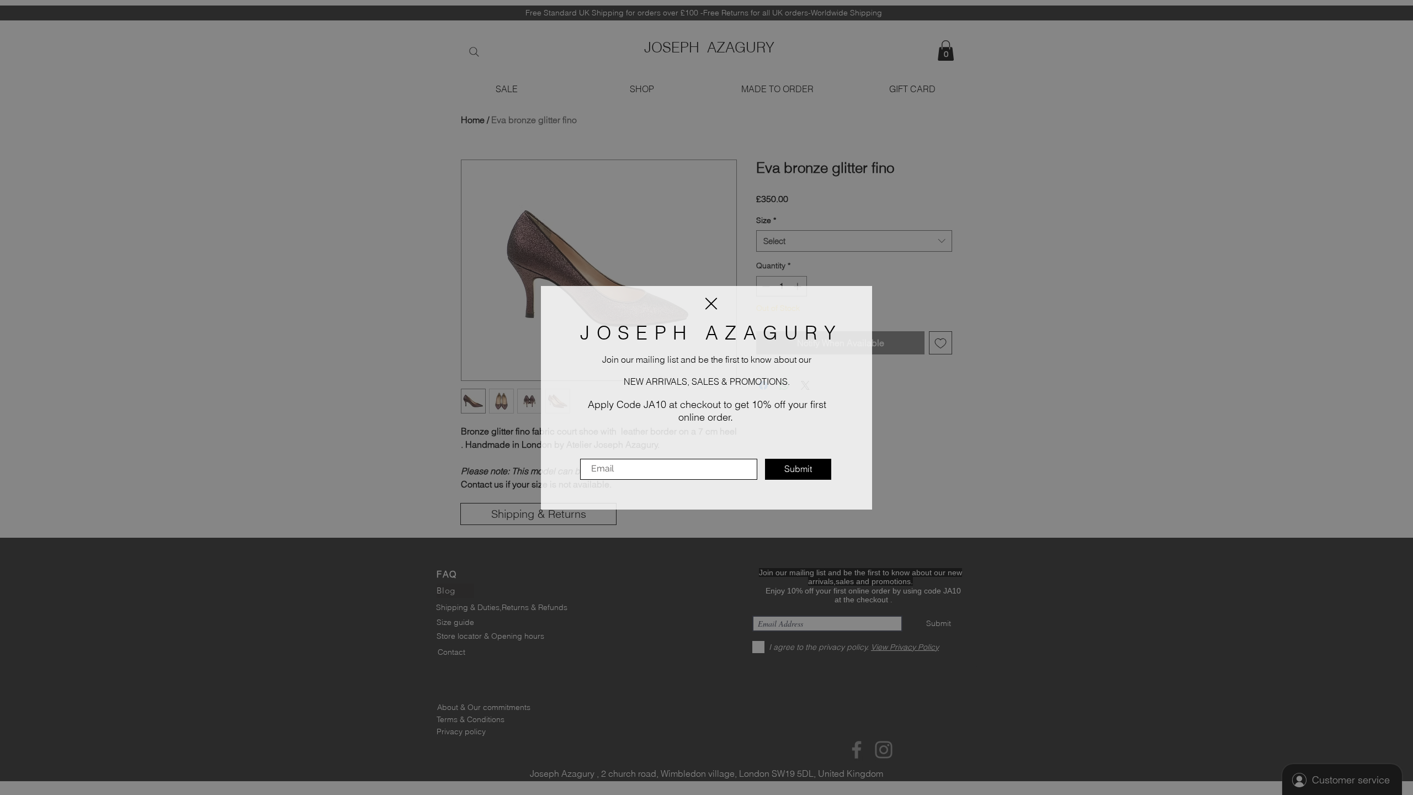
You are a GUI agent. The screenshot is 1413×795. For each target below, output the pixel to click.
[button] (711, 304)
